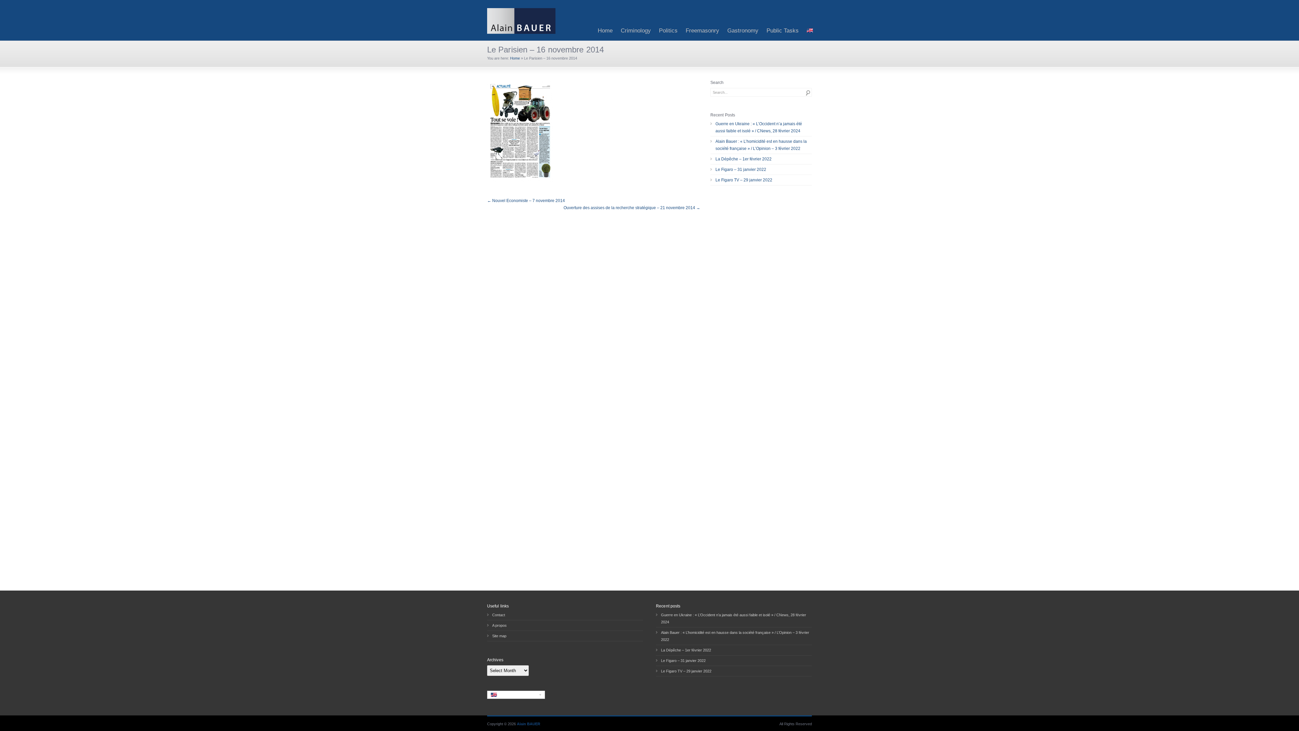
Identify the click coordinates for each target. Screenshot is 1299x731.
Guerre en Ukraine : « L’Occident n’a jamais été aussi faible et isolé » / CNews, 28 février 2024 (758, 127)
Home (605, 30)
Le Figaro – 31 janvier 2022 (740, 169)
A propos (499, 625)
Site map (499, 636)
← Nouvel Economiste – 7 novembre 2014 (526, 200)
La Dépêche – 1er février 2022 (743, 159)
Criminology (636, 30)
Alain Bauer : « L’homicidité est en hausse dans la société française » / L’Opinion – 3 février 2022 (761, 145)
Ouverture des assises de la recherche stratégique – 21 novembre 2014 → (632, 207)
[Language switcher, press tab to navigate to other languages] (516, 695)
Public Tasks (783, 30)
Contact (498, 615)
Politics (668, 30)
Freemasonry (702, 30)
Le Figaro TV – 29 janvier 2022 (743, 180)
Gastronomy (742, 30)
